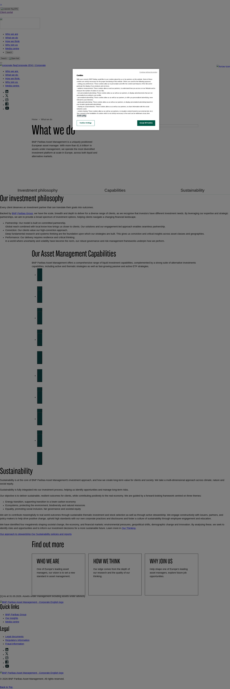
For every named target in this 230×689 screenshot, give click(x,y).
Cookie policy (81, 116)
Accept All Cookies (146, 123)
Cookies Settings (86, 123)
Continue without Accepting (148, 72)
